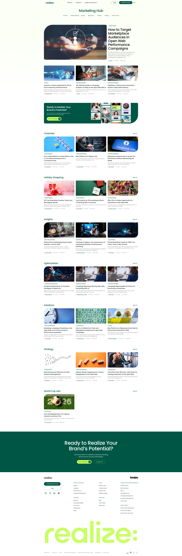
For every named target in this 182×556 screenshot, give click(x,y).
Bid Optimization (125, 488)
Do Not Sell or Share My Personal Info (85, 552)
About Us (76, 500)
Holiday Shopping (75, 15)
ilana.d (110, 60)
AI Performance (124, 485)
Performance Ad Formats (127, 513)
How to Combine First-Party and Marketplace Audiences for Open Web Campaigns (89, 330)
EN (134, 2)
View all (135, 133)
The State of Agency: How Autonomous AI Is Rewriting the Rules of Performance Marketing (90, 244)
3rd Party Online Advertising (70, 552)
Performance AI (77, 490)
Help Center (102, 505)
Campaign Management (80, 493)
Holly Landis (111, 166)
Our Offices (76, 505)
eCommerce (124, 501)
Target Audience (112, 25)
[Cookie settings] (137, 552)
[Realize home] (50, 3)
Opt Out (60, 552)
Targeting (76, 488)
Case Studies (102, 503)
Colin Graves (48, 166)
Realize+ (76, 485)
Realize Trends (102, 485)
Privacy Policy (106, 552)
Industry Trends (111, 239)
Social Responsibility (78, 503)
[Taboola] (134, 478)
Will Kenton (47, 380)
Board (75, 510)
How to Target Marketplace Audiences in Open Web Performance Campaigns (119, 39)
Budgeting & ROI (111, 369)
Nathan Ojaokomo (113, 338)
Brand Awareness (48, 153)
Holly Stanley (48, 338)
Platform (69, 2)
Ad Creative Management (127, 498)
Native (122, 490)
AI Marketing (79, 239)
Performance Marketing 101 (127, 508)
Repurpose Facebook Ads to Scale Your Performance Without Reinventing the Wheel (121, 158)
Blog (100, 500)
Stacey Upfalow (80, 338)
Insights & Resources (91, 2)
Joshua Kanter (112, 93)
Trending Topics (103, 488)
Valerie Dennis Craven (82, 294)
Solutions (78, 2)
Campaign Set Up (125, 493)
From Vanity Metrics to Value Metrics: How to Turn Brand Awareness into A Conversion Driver (59, 158)
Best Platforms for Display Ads (86, 156)
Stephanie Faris (48, 93)
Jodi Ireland (111, 252)
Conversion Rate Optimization (51, 283)
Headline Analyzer (103, 493)
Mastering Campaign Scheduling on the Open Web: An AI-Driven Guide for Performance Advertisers (58, 330)
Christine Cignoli (112, 208)
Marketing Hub (91, 10)
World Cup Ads (115, 15)
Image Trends (102, 490)
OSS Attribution (98, 552)
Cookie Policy (47, 552)
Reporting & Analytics (81, 82)
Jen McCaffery (48, 252)
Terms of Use (54, 552)
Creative (46, 82)
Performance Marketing (113, 82)
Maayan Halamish (81, 252)
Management (77, 508)
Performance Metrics (126, 510)
